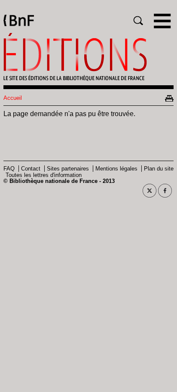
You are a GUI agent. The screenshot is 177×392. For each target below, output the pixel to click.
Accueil (12, 98)
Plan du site (159, 168)
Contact (30, 168)
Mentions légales (116, 168)
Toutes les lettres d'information (44, 175)
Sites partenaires (68, 168)
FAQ (9, 168)
